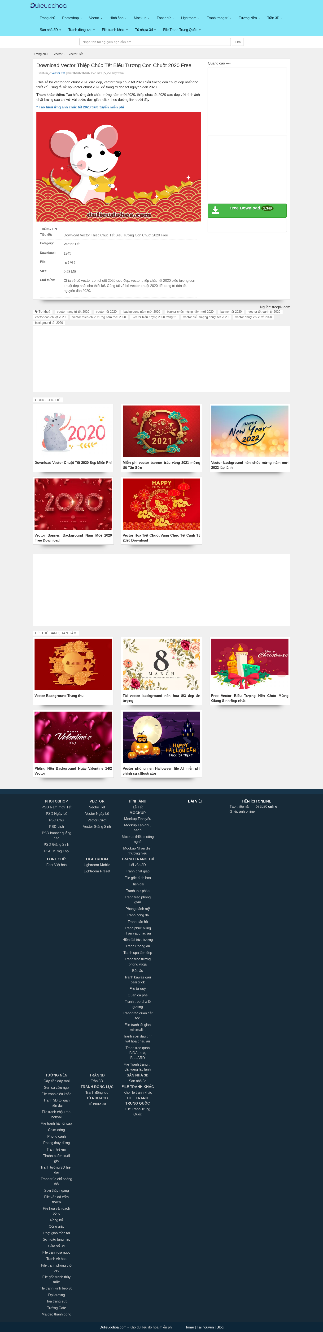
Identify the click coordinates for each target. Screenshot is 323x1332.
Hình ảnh (116, 18)
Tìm (238, 42)
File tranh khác (114, 30)
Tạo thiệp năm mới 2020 (249, 806)
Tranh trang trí (218, 18)
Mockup (140, 18)
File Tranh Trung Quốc (180, 30)
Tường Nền (248, 18)
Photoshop (71, 18)
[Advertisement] (247, 101)
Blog (219, 1327)
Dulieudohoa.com (113, 1327)
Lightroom (189, 18)
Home (189, 1327)
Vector (94, 18)
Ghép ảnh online (242, 811)
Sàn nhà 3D (49, 30)
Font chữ (164, 18)
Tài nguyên (206, 1327)
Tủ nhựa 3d (144, 30)
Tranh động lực (80, 30)
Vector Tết (71, 244)
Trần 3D (273, 18)
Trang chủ (47, 18)
